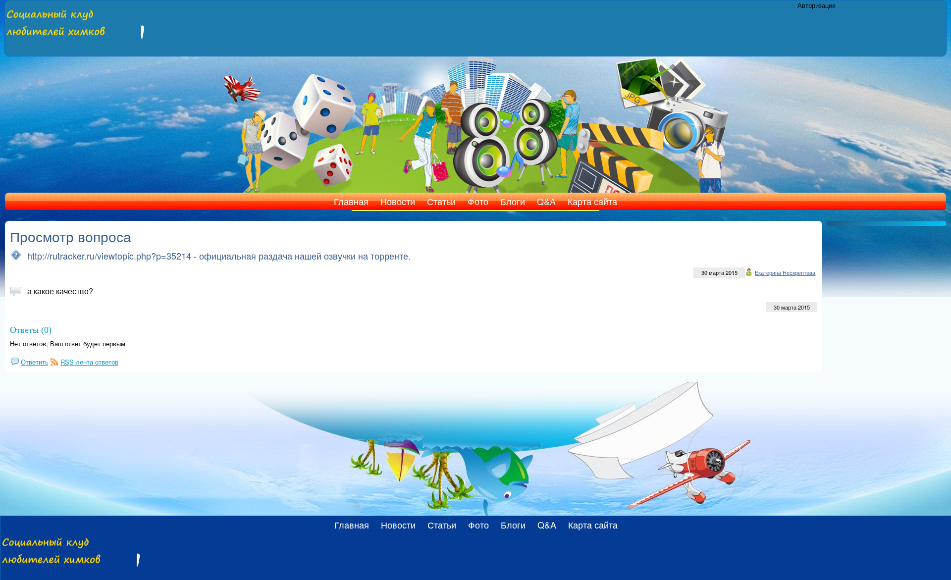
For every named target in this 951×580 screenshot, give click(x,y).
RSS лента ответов (89, 362)
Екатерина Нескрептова (785, 272)
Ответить (35, 362)
